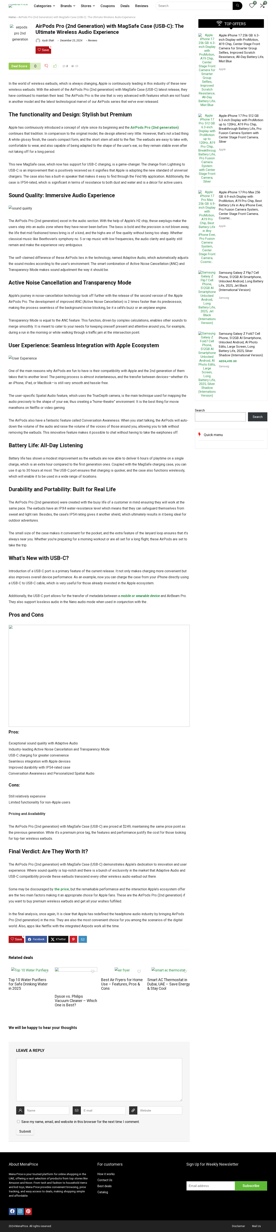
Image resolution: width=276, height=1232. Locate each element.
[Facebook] (12, 1211)
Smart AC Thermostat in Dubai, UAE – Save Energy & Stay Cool (168, 984)
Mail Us (256, 1226)
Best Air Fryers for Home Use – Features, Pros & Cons (122, 984)
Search (200, 410)
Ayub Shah (47, 40)
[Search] (237, 6)
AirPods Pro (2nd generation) (154, 127)
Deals (125, 6)
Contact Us (104, 1180)
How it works (106, 1174)
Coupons (107, 6)
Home (12, 17)
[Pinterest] (28, 1211)
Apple (222, 69)
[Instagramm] (20, 1211)
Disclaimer (238, 1226)
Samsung (224, 297)
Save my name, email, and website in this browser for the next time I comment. (80, 1122)
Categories (43, 6)
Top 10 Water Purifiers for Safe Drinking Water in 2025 (28, 984)
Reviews (141, 6)
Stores (86, 6)
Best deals (104, 1186)
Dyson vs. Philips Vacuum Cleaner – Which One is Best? (76, 1000)
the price (61, 889)
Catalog (102, 1192)
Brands (66, 6)
